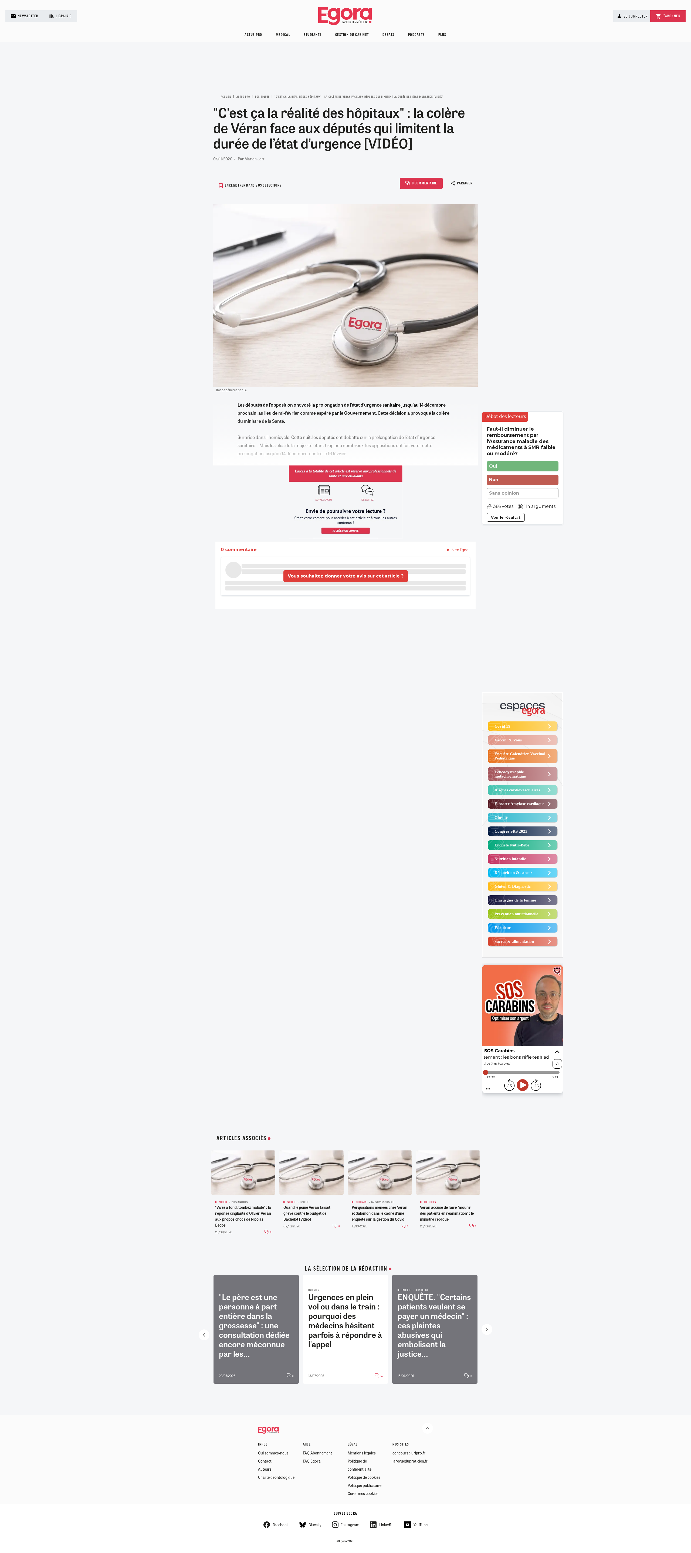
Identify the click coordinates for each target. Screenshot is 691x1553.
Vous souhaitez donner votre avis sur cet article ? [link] (346, 576)
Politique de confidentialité (359, 1465)
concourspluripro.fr (408, 1453)
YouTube (421, 1524)
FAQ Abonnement (317, 1453)
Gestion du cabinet (352, 35)
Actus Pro (243, 97)
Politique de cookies (364, 1477)
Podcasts (416, 35)
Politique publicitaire (364, 1485)
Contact (265, 1461)
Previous (204, 1334)
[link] (505, 417)
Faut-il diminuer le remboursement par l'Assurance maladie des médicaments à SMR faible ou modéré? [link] (521, 441)
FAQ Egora (312, 1461)
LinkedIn (386, 1524)
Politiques (262, 97)
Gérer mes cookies (363, 1493)
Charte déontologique (276, 1477)
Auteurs (265, 1469)
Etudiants (313, 35)
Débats (388, 35)
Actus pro (253, 35)
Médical (283, 35)
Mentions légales (362, 1453)
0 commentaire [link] (239, 549)
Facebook (281, 1524)
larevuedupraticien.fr (410, 1461)
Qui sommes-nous (273, 1453)
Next (487, 1329)
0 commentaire (424, 183)
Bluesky (315, 1524)
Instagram (350, 1524)
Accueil (226, 97)
